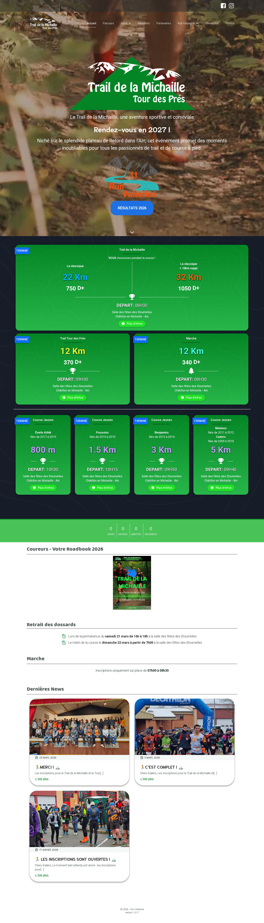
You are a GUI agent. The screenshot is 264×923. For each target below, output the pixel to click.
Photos (230, 23)
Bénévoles (212, 23)
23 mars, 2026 (47, 757)
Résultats (144, 23)
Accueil (91, 23)
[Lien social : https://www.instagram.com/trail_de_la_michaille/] (230, 6)
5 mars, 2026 (152, 757)
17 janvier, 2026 (48, 849)
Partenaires (163, 23)
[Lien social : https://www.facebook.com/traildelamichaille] (222, 6)
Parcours (108, 23)
